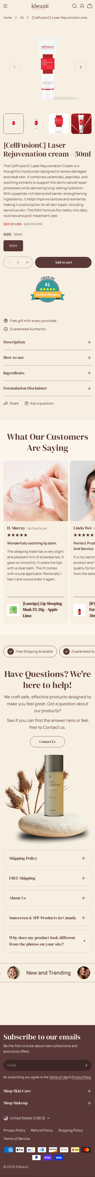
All (22, 17)
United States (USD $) (27, 1118)
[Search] (74, 6)
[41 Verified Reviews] (47, 310)
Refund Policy (42, 1130)
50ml (13, 245)
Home (7, 17)
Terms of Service (16, 1138)
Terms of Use (58, 1077)
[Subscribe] (86, 1065)
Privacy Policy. (81, 1077)
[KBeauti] (76, 972)
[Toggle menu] (5, 6)
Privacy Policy (14, 1130)
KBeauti (22, 1166)
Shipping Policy (70, 1130)
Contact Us (47, 741)
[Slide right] (80, 67)
